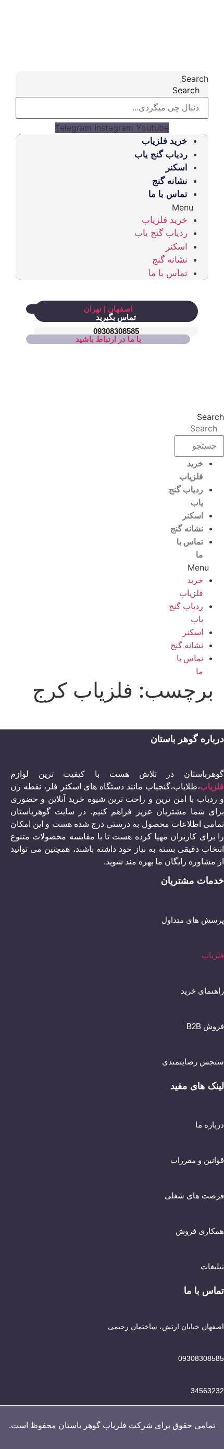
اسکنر (177, 167)
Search (194, 79)
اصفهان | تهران (108, 308)
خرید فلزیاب (165, 141)
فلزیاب (213, 955)
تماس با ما (168, 194)
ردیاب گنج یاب (161, 154)
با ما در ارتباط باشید (108, 339)
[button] (112, 207)
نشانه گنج (170, 181)
